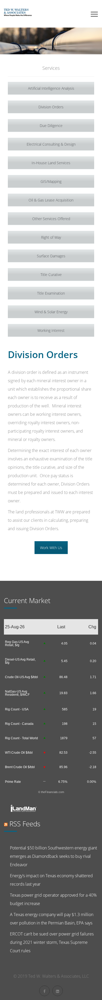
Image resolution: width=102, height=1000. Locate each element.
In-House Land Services (51, 162)
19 (94, 709)
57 (94, 738)
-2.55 (92, 752)
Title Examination (51, 293)
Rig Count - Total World (21, 738)
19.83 (63, 693)
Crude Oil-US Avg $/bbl (21, 677)
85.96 (63, 767)
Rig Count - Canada (19, 724)
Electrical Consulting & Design (51, 144)
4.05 (64, 643)
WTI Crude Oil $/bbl (19, 752)
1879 (63, 738)
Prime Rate (13, 782)
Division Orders (51, 106)
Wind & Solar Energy (51, 311)
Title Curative (51, 274)
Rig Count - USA (17, 709)
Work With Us (51, 547)
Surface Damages (51, 255)
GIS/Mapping (51, 181)
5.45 (64, 661)
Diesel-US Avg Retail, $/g (20, 661)
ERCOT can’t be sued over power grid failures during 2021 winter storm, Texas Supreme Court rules (52, 942)
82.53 (63, 752)
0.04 (93, 643)
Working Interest (51, 330)
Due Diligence (51, 125)
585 (64, 709)
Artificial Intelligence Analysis (51, 88)
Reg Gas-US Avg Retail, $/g (17, 643)
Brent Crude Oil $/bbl (20, 767)
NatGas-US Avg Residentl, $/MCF (17, 693)
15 (94, 724)
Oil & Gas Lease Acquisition (51, 200)
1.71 (93, 677)
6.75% (62, 782)
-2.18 (92, 767)
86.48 (63, 677)
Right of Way (51, 237)
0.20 (93, 661)
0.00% (91, 782)
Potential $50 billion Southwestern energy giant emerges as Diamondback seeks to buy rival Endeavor (53, 856)
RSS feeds (24, 823)
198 (64, 724)
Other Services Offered (51, 218)
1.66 (93, 693)
